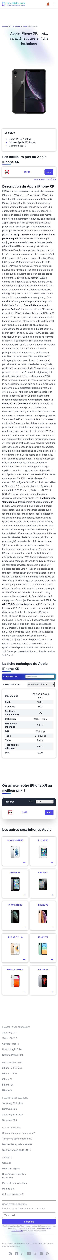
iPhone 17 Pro (9, 1073)
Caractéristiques (11, 684)
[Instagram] (41, 1253)
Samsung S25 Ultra (12, 1114)
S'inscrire (29, 1221)
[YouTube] (29, 1253)
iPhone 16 (7, 1090)
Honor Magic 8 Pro (12, 1049)
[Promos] (48, 4)
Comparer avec (10, 677)
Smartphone (15, 26)
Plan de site (8, 1188)
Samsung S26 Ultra (12, 1103)
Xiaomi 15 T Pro (10, 1038)
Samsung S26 (9, 1108)
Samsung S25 (9, 1120)
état (31, 801)
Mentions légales (11, 1168)
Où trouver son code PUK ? (16, 1149)
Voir (49, 172)
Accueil (5, 26)
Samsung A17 (9, 1032)
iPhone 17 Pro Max (12, 1067)
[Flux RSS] (47, 1253)
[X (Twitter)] (35, 1253)
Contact (6, 1162)
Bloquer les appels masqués (17, 1144)
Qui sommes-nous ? (12, 1194)
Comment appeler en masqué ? (18, 1133)
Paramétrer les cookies (14, 1183)
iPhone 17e (8, 1084)
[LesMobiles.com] (13, 4)
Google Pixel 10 (10, 1043)
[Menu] (54, 4)
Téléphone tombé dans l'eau (17, 1138)
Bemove (16, 1246)
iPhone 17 (7, 1079)
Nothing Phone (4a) (12, 1055)
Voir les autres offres (45, 179)
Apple (25, 26)
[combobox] (39, 676)
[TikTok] (22, 1253)
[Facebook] (16, 1253)
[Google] (10, 1253)
